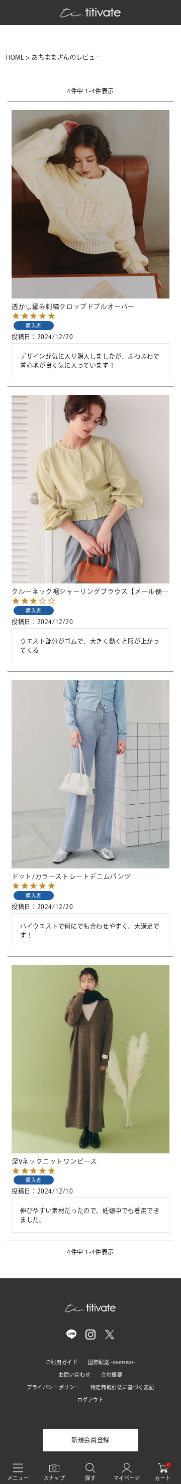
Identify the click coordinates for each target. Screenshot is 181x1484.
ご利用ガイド (62, 1362)
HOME (15, 57)
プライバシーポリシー (53, 1387)
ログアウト (90, 1399)
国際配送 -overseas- (111, 1362)
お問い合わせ (75, 1374)
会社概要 (111, 1374)
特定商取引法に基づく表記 (122, 1387)
